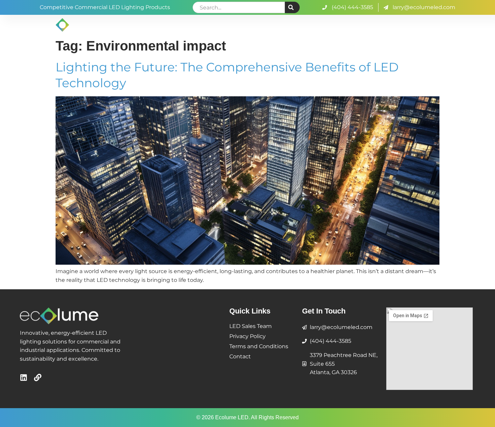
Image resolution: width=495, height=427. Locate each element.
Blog (389, 25)
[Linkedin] (23, 377)
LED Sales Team (250, 326)
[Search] (292, 7)
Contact (433, 25)
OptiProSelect (306, 25)
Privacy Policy (247, 336)
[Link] (37, 377)
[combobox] (239, 7)
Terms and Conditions (258, 346)
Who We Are (253, 25)
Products (353, 25)
